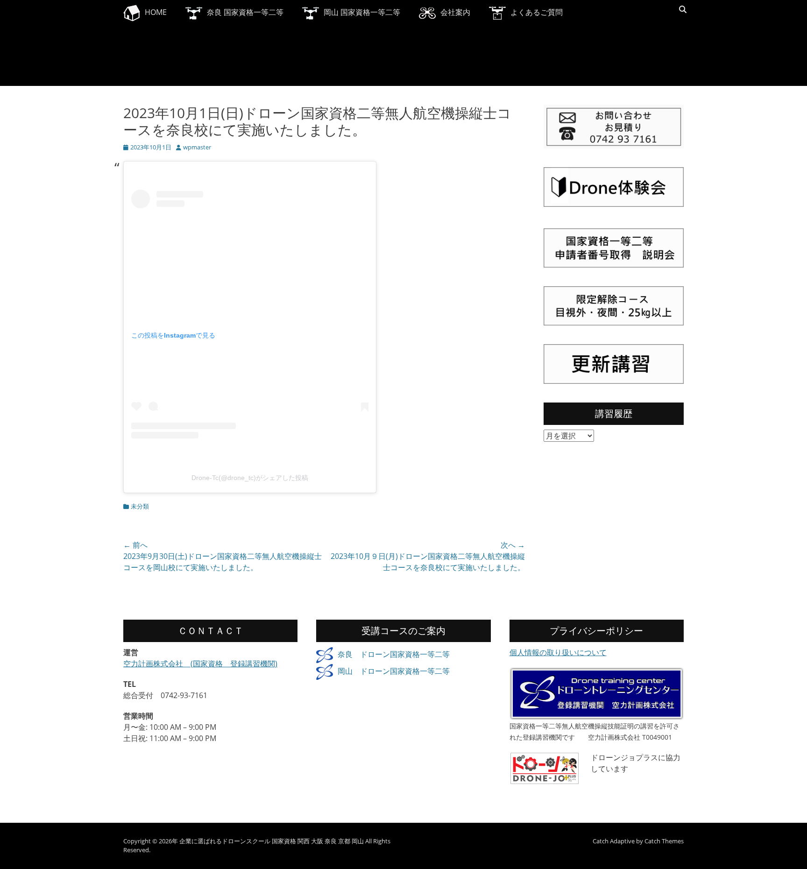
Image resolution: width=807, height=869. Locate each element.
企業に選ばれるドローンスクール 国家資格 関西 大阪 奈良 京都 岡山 (271, 841)
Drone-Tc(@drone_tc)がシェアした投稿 (249, 477)
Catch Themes (664, 841)
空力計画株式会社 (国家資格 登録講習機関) (200, 663)
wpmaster (197, 147)
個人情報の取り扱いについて (558, 652)
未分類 (140, 506)
